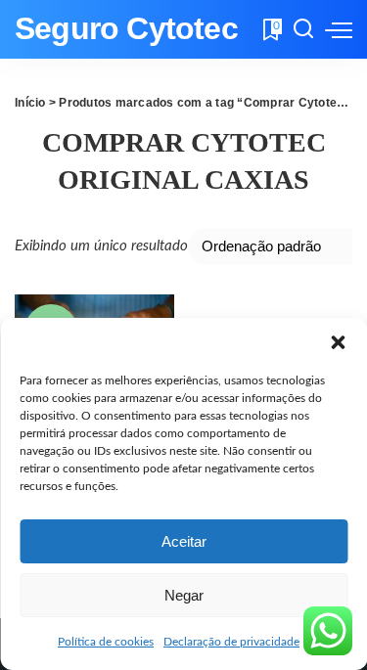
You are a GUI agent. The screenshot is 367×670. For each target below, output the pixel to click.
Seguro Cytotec (126, 29)
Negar (184, 595)
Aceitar (183, 541)
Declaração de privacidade (231, 642)
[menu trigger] (338, 29)
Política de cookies (106, 642)
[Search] (303, 29)
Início (30, 103)
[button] (337, 342)
